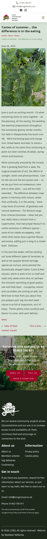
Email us (15, 373)
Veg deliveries (8, 460)
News (10, 35)
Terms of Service (27, 513)
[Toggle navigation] (43, 17)
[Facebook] (21, 10)
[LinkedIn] (25, 10)
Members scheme (11, 455)
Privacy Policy (12, 513)
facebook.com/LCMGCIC (22, 360)
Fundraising (8, 464)
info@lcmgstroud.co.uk (25, 6)
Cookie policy (32, 455)
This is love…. (36, 325)
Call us (32, 373)
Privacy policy (32, 451)
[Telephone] (17, 3)
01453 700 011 (26, 3)
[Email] (14, 6)
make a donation (23, 378)
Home (4, 35)
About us (6, 451)
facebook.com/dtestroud (23, 364)
